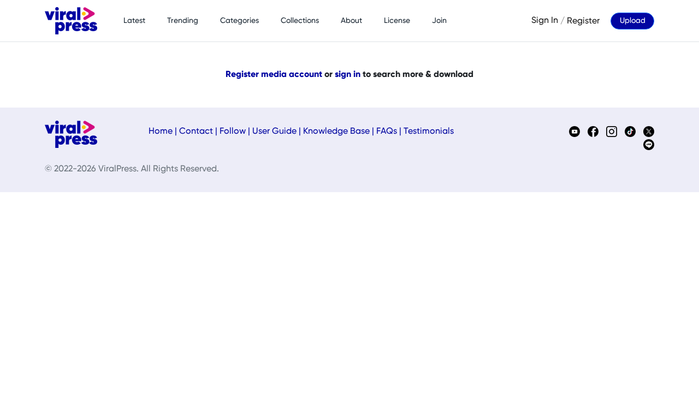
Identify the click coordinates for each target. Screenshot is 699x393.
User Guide (274, 131)
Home (161, 131)
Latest (134, 21)
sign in (347, 74)
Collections (300, 21)
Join (439, 21)
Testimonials (429, 131)
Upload (632, 21)
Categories (239, 21)
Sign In (544, 20)
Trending (182, 21)
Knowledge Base (336, 131)
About (351, 21)
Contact (196, 131)
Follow (233, 131)
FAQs (386, 131)
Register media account (274, 74)
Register (583, 20)
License (397, 21)
